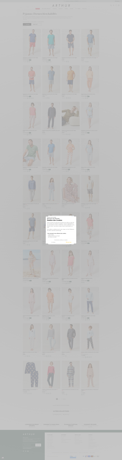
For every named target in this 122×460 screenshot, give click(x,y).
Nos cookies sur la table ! (52, 237)
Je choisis (53, 242)
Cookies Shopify (51, 234)
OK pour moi (68, 242)
